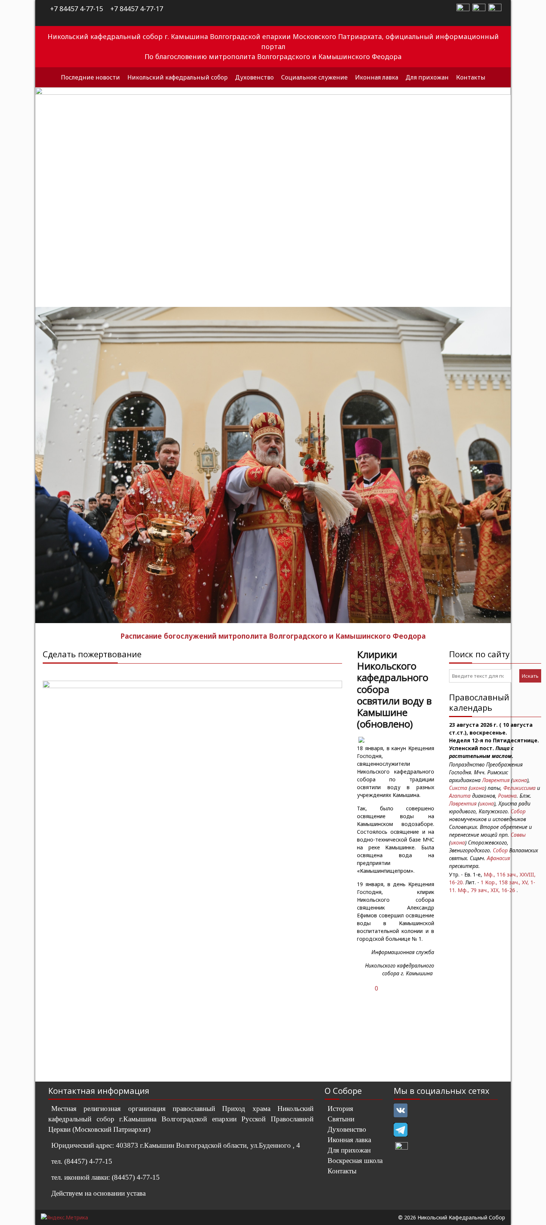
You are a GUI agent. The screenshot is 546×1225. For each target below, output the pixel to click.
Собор (518, 811)
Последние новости (90, 77)
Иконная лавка (376, 77)
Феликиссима (519, 787)
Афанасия (498, 858)
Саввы (518, 834)
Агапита (460, 795)
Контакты (470, 77)
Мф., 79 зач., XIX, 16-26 (486, 890)
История (340, 1108)
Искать (530, 676)
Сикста (458, 787)
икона (520, 780)
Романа (507, 795)
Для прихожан (427, 77)
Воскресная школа (355, 1160)
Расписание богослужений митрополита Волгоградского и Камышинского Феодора (273, 636)
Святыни (341, 1119)
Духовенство (254, 77)
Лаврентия (496, 780)
